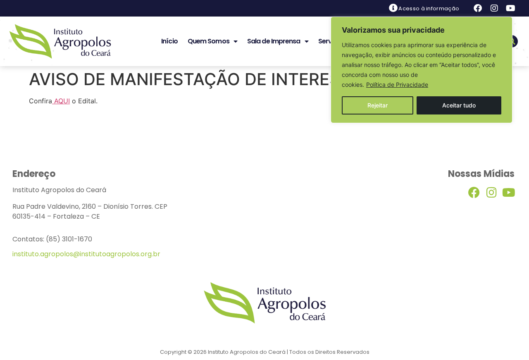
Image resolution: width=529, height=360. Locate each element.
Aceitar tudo (459, 105)
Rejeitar (377, 105)
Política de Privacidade (397, 84)
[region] (421, 70)
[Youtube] (511, 8)
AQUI (61, 101)
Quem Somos (208, 41)
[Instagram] (494, 8)
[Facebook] (477, 8)
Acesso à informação (428, 8)
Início (169, 41)
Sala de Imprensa (273, 41)
